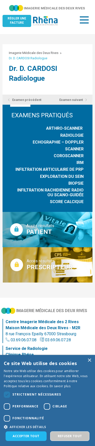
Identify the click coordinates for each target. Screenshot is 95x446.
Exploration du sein (62, 176)
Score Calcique (67, 201)
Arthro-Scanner (65, 128)
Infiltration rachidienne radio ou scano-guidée (50, 192)
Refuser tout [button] (70, 436)
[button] (47, 426)
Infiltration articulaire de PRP (49, 169)
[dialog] (47, 400)
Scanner (74, 149)
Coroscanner (69, 155)
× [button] (89, 360)
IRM (80, 162)
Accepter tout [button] (26, 436)
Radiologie (72, 135)
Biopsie (76, 183)
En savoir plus (60, 386)
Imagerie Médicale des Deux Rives (34, 53)
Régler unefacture (17, 20)
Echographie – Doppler (58, 142)
